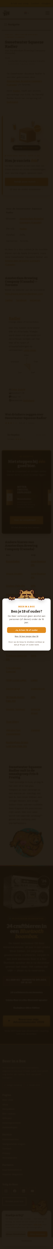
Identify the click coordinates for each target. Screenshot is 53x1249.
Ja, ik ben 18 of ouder (26, 630)
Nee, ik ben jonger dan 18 (26, 636)
